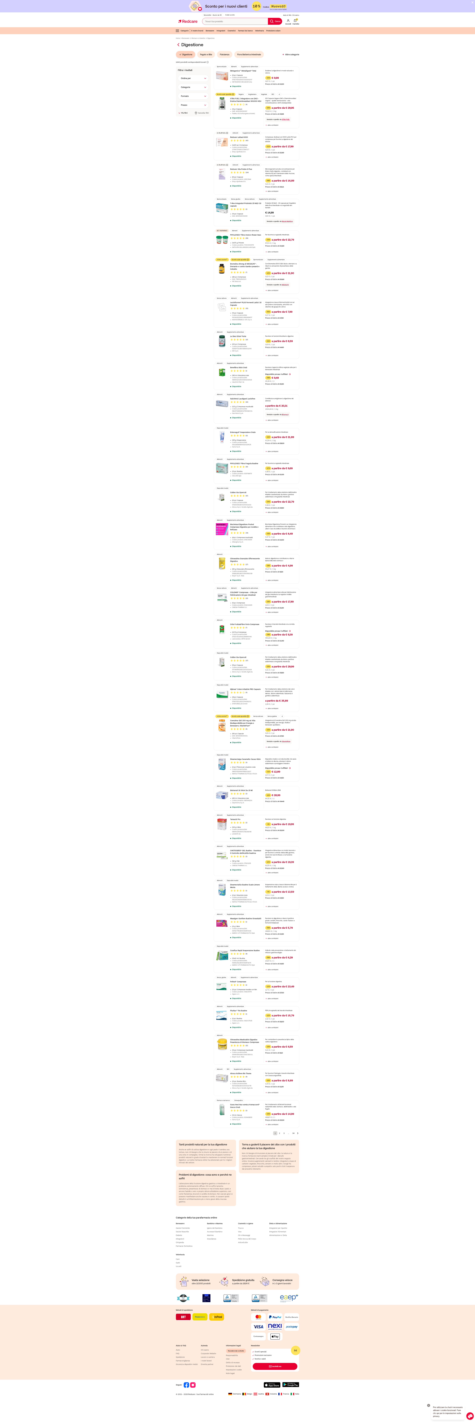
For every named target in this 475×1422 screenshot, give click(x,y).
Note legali (230, 1373)
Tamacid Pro (235, 819)
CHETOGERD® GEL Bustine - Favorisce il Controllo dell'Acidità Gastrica (245, 852)
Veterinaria (259, 31)
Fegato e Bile (206, 54)
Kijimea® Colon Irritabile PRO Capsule (245, 689)
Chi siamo (295, 15)
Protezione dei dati (233, 1366)
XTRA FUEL (286, 119)
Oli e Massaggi (244, 1235)
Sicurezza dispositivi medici (187, 1364)
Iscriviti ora (276, 1366)
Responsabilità (232, 1355)
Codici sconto (230, 15)
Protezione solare (273, 31)
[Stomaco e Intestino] (178, 44)
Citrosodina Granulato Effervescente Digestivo (245, 560)
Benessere (210, 31)
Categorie (185, 31)
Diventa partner (207, 1364)
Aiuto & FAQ (287, 15)
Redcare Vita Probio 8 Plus (241, 169)
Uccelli (178, 1266)
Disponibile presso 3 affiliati (276, 374)
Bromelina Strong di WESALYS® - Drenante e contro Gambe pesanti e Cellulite (244, 266)
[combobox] (193, 78)
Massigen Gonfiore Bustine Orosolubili (245, 919)
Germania (237, 1394)
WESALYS (285, 285)
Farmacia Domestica (184, 1246)
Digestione (187, 54)
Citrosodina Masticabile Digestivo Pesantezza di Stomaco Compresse (244, 1041)
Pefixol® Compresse (238, 982)
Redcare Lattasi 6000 (239, 137)
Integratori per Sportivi (278, 1228)
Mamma (210, 1235)
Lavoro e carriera (207, 1357)
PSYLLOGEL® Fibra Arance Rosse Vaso (245, 235)
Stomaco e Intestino (198, 38)
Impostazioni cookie (234, 1370)
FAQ (177, 1354)
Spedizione (180, 1357)
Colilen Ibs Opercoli (238, 492)
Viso (239, 1232)
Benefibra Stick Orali (238, 368)
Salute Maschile (182, 1232)
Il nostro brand (197, 31)
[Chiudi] (473, 2)
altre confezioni (273, 125)
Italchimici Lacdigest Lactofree (242, 399)
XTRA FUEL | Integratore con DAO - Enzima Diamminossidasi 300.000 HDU (245, 100)
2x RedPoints (221, 133)
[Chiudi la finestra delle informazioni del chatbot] (428, 1405)
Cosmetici (232, 31)
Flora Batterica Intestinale (249, 54)
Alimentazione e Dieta (278, 1235)
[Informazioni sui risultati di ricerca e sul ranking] (207, 62)
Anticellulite (243, 1242)
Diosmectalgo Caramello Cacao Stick (245, 759)
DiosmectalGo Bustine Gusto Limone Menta (245, 886)
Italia (297, 1394)
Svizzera (273, 1394)
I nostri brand (206, 1361)
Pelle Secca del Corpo (247, 1239)
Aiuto (178, 1350)
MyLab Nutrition (287, 221)
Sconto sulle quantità (224, 94)
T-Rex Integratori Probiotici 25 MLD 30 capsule (245, 204)
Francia (286, 1394)
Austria (261, 1394)
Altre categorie (292, 54)
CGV (228, 1359)
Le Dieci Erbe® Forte (238, 336)
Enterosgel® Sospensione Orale (243, 432)
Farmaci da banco (245, 31)
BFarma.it (285, 414)
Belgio (249, 1394)
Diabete (179, 1235)
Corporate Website (208, 1354)
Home (178, 38)
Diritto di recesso (233, 1363)
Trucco (241, 1228)
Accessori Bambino (214, 1232)
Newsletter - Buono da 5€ (213, 15)
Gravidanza (211, 1239)
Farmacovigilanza (183, 1361)
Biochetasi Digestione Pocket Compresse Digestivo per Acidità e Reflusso (244, 527)
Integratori (221, 31)
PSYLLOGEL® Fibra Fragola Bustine (244, 463)
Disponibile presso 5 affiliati (276, 631)
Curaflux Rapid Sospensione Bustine (245, 950)
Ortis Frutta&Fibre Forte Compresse (244, 624)
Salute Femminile (183, 1228)
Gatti (178, 1263)
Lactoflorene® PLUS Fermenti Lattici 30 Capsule (245, 304)
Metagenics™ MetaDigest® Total (243, 71)
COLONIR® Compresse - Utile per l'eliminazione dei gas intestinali (243, 593)
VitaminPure (286, 741)
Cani (177, 1259)
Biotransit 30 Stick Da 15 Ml (241, 790)
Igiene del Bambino (214, 1228)
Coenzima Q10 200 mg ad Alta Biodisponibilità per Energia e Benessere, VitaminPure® (242, 723)
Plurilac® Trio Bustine (238, 1011)
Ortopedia (180, 1242)
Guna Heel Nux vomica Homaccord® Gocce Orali (245, 1106)
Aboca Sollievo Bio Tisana (240, 1073)
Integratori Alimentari (277, 1232)
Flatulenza (224, 54)
